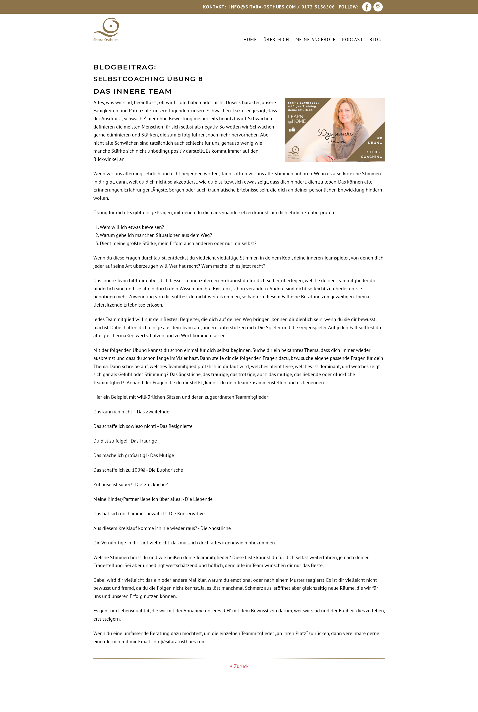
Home (250, 39)
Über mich (276, 39)
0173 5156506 (318, 7)
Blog (375, 39)
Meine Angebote (316, 39)
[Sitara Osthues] (106, 30)
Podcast (352, 39)
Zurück (241, 666)
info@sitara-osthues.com (262, 7)
